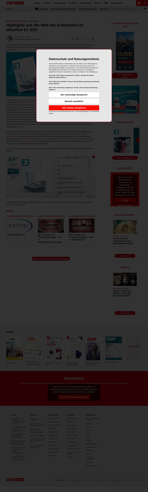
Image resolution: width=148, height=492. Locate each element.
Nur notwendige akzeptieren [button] (74, 95)
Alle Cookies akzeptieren (74, 108)
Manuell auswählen (74, 101)
